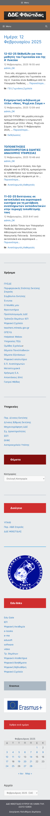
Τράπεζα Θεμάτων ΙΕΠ (16, 318)
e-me (7, 635)
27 (25, 766)
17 (7, 761)
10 (7, 757)
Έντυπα (8, 300)
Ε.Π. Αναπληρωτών (14, 364)
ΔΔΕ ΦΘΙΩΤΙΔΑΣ (13, 531)
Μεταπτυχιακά (12, 368)
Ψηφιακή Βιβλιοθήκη (15, 667)
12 (19, 757)
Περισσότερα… (37, 83)
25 (13, 766)
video (7, 649)
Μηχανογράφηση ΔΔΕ (16, 427)
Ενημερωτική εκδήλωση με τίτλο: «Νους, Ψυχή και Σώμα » (24, 102)
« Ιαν (20, 773)
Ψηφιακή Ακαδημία (14, 626)
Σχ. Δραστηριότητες (15, 431)
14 (31, 757)
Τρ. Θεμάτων (11, 653)
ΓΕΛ (10, 88)
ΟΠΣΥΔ (8, 332)
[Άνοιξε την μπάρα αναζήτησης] (46, 26)
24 (7, 766)
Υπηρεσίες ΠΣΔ (12, 341)
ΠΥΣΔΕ (7, 283)
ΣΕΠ (6, 436)
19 (19, 761)
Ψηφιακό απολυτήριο (15, 359)
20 (25, 761)
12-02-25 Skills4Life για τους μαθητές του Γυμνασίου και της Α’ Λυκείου (25, 57)
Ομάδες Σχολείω (13, 345)
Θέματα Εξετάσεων (14, 354)
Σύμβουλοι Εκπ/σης (14, 296)
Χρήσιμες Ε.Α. (11, 373)
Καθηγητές (29, 184)
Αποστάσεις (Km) (13, 377)
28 (31, 766)
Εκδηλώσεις (14, 135)
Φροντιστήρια (11, 309)
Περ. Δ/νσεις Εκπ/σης (15, 417)
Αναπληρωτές (15, 184)
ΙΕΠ (5, 622)
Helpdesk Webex (13, 336)
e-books (8, 631)
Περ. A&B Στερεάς (13, 527)
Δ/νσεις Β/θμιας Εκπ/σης (17, 422)
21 (31, 761)
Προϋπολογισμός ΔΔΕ (16, 314)
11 (13, 757)
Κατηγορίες (10, 474)
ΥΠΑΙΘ (7, 522)
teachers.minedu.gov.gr (16, 327)
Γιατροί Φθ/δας (12, 382)
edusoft (8, 640)
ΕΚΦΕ (7, 440)
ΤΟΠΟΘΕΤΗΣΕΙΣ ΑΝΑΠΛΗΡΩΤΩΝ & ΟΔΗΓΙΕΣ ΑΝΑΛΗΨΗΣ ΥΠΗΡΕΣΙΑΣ (22, 150)
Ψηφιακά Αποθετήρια (15, 658)
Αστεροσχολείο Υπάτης (16, 445)
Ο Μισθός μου (11, 305)
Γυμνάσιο (18, 88)
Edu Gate (9, 617)
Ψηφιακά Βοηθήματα (15, 662)
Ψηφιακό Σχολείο (13, 323)
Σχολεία (27, 88)
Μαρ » (28, 773)
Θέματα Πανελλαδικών (16, 350)
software (8, 644)
